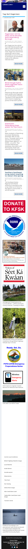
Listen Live (7, 4)
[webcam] (14, 402)
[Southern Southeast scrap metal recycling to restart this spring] (13, 164)
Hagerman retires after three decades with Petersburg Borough (13, 36)
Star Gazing (7, 484)
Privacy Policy (13, 540)
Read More (18, 63)
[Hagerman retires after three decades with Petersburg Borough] (13, 26)
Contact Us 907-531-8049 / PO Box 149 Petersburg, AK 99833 (13, 542)
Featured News (8, 130)
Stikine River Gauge (9, 487)
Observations (7, 476)
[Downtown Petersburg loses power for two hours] (13, 115)
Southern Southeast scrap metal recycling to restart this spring (14, 174)
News (14, 42)
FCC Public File (14, 545)
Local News (10, 42)
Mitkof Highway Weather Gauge (13, 461)
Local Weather (8, 464)
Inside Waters (8, 468)
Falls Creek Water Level (10, 491)
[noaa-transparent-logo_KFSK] (14, 237)
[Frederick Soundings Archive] (14, 524)
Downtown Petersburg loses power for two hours (13, 125)
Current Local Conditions (11, 457)
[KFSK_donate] (14, 212)
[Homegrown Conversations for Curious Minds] (14, 300)
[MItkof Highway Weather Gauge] (14, 338)
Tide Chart (7, 480)
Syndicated (18, 42)
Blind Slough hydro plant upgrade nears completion (13, 84)
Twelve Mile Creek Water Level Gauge (12, 496)
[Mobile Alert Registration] (13, 384)
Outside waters (8, 472)
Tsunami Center (8, 500)
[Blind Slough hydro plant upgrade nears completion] (13, 74)
